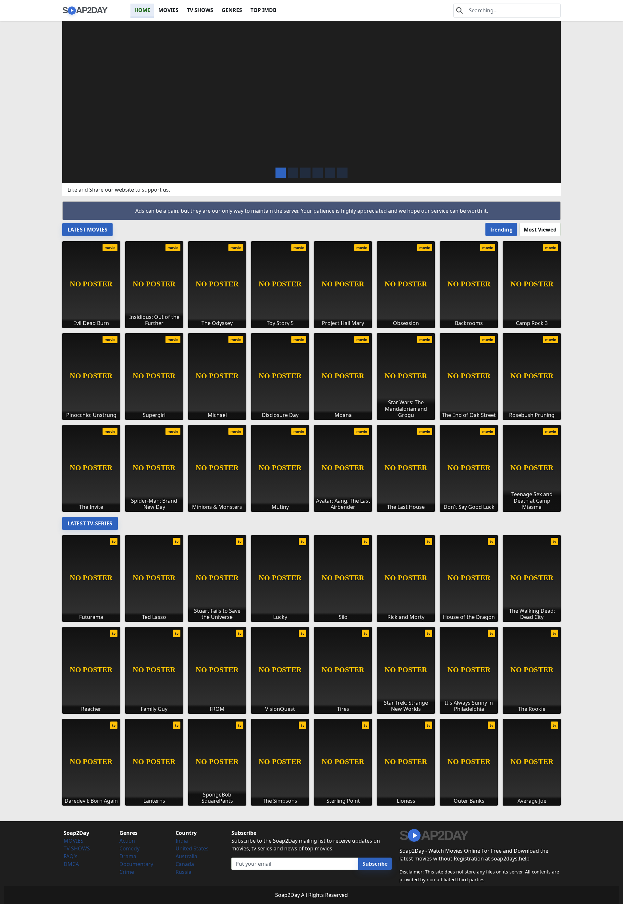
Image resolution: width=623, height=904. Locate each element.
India (182, 840)
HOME (142, 10)
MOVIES (168, 10)
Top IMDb (263, 10)
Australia (186, 856)
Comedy (129, 848)
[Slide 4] (330, 173)
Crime (126, 871)
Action (127, 840)
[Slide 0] (280, 173)
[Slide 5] (342, 173)
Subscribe (374, 863)
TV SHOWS (200, 10)
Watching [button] (110, 157)
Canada (185, 864)
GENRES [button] (232, 10)
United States (192, 848)
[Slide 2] (305, 173)
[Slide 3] (317, 173)
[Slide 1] (293, 173)
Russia (183, 871)
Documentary (136, 864)
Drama (127, 856)
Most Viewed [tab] (540, 229)
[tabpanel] (311, 374)
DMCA (71, 864)
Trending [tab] (501, 229)
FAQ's (71, 856)
